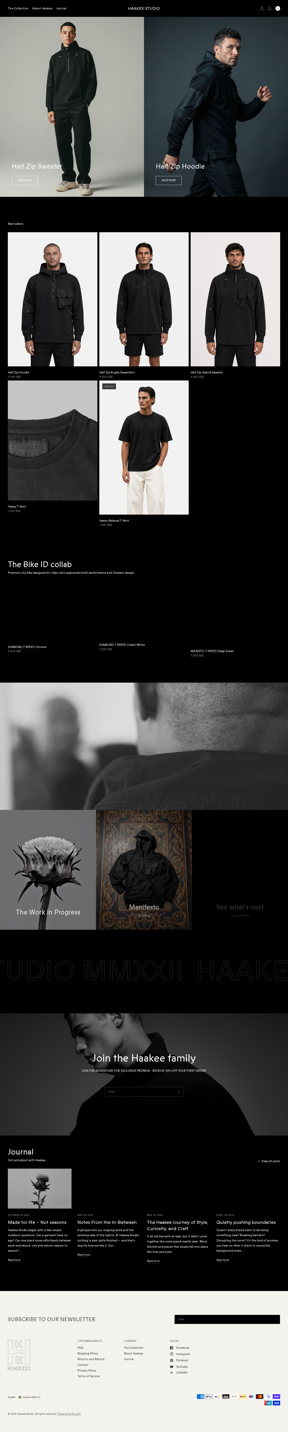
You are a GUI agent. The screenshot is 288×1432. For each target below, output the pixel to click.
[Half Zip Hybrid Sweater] (235, 299)
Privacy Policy (86, 1370)
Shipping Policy (87, 1353)
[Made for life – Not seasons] (40, 1188)
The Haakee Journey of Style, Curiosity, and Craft (177, 1225)
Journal (61, 8)
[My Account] (262, 8)
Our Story (144, 915)
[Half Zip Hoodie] (52, 299)
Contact (82, 1365)
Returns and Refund (90, 1359)
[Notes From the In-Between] (109, 1188)
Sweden (31, 1397)
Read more (14, 1260)
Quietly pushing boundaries (246, 1222)
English (11, 1397)
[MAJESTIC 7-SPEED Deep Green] (235, 613)
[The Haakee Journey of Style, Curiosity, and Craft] (179, 1188)
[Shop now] (169, 180)
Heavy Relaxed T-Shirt (114, 521)
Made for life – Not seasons (37, 1222)
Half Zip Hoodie (18, 372)
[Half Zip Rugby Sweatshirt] (144, 299)
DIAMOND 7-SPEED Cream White (122, 645)
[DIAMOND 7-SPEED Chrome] (52, 611)
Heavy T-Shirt (17, 507)
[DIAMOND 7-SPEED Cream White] (144, 610)
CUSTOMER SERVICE (89, 1341)
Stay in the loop (240, 915)
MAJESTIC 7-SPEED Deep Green (212, 651)
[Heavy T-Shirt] (52, 440)
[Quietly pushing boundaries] (248, 1188)
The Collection (18, 8)
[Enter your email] (179, 1091)
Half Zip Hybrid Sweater (207, 372)
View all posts (270, 1161)
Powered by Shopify (69, 1414)
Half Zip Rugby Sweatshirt (117, 372)
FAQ (80, 1348)
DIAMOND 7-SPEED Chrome (27, 647)
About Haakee (42, 8)
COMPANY (130, 1341)
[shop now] (25, 180)
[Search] (270, 8)
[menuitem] (19, 8)
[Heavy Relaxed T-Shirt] (144, 447)
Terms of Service (88, 1376)
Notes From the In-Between (107, 1222)
